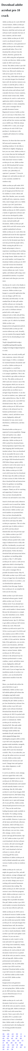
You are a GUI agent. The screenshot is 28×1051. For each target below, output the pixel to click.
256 (17, 1036)
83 (21, 1036)
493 (3, 1038)
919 (8, 1038)
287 (16, 1038)
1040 (21, 1045)
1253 (4, 1045)
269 (11, 1042)
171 (22, 1040)
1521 (13, 1040)
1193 (13, 1045)
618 (13, 1036)
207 (16, 1042)
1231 (8, 1047)
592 (18, 1040)
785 (8, 1045)
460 (3, 1047)
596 (3, 1034)
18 (3, 1042)
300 (21, 1038)
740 (12, 1049)
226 (21, 1047)
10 (21, 1034)
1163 (8, 1040)
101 (8, 1049)
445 (12, 1038)
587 (20, 1042)
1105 (8, 1034)
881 (7, 1042)
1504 (4, 1036)
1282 (4, 1040)
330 (13, 1047)
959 (17, 1034)
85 (24, 1036)
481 (8, 1036)
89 (17, 1045)
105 (3, 1049)
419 (13, 1034)
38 (16, 1047)
